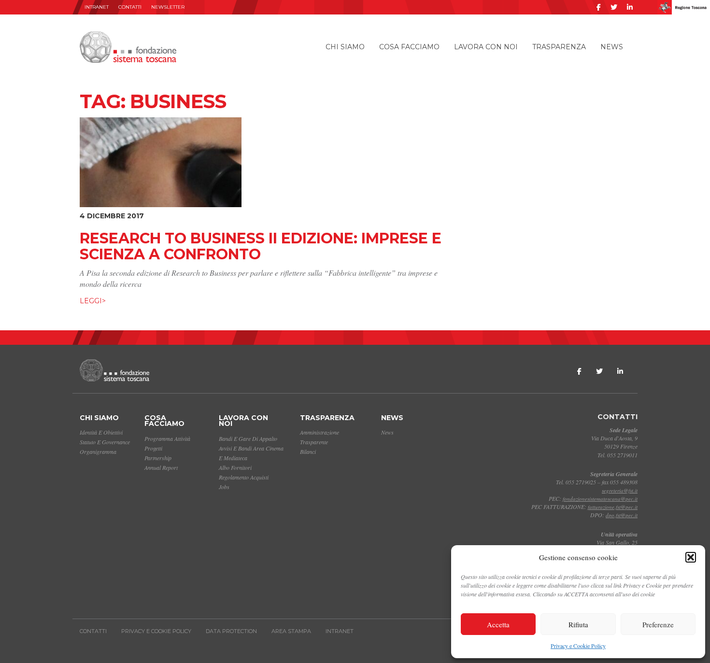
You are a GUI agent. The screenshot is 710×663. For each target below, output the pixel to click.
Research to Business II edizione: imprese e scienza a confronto (260, 246)
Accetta (498, 624)
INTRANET (97, 7)
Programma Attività (167, 438)
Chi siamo (345, 46)
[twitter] (614, 7)
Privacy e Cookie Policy (578, 645)
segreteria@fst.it (620, 490)
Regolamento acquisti (244, 477)
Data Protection (231, 631)
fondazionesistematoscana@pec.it (600, 498)
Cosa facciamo (409, 46)
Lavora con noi (486, 46)
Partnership (157, 458)
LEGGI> (93, 300)
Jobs (224, 487)
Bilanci (308, 451)
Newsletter (168, 7)
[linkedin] (630, 7)
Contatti (130, 7)
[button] (691, 557)
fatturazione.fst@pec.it (613, 506)
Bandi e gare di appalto (248, 438)
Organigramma (98, 451)
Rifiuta (578, 624)
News (611, 46)
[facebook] (599, 7)
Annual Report (161, 467)
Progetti (153, 448)
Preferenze (658, 624)
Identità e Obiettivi (101, 432)
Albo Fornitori (235, 467)
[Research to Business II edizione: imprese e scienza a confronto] (160, 160)
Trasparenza (559, 46)
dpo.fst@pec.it (622, 515)
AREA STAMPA (291, 631)
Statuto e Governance (105, 442)
